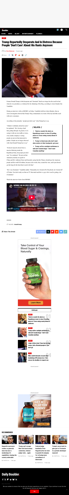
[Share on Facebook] (9, 55)
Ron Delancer (10, 51)
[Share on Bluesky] (61, 232)
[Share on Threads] (22, 55)
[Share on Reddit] (19, 55)
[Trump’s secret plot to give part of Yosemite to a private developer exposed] (59, 439)
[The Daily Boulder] (5, 29)
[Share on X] (12, 55)
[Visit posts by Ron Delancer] (3, 51)
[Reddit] (10, 479)
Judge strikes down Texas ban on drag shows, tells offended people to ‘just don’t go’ (39, 345)
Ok (34, 491)
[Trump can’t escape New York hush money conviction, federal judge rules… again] (26, 439)
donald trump (18, 224)
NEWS (4, 38)
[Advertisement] (34, 14)
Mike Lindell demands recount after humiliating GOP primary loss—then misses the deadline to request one (38, 358)
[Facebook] (3, 479)
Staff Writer (6, 460)
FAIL (30, 353)
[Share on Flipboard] (15, 55)
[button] (57, 30)
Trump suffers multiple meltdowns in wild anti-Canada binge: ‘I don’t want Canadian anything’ (46, 148)
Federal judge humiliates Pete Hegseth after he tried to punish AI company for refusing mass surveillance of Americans (42, 452)
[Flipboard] (8, 479)
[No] (67, 489)
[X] (5, 479)
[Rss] (16, 479)
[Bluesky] (13, 479)
